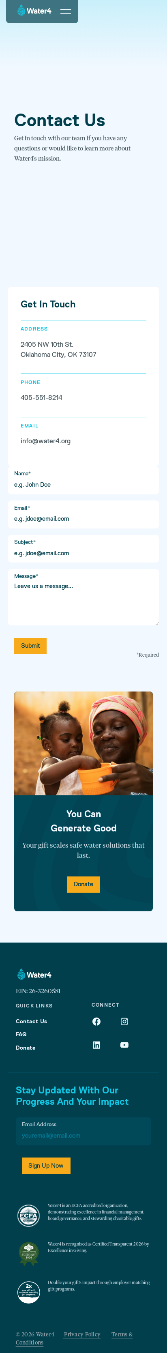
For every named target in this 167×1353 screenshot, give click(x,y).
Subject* (25, 542)
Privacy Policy (82, 1335)
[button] (65, 11)
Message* (26, 576)
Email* (22, 508)
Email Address (39, 1125)
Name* (22, 474)
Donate (83, 884)
